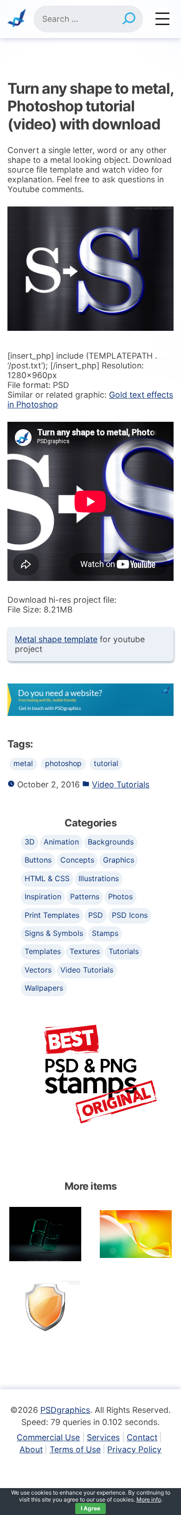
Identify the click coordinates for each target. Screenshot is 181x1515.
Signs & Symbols (54, 933)
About (31, 1449)
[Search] (129, 19)
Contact (142, 1437)
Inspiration (43, 896)
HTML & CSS (47, 878)
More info (148, 1499)
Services (103, 1437)
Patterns (84, 896)
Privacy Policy (134, 1449)
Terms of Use (75, 1449)
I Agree (90, 1508)
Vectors (38, 969)
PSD (95, 915)
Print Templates (52, 915)
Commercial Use (48, 1437)
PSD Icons (130, 915)
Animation (61, 841)
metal (23, 763)
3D (30, 841)
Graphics (118, 859)
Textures (85, 951)
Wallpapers (44, 988)
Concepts (77, 859)
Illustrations (98, 878)
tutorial (106, 763)
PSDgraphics (65, 1410)
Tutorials (124, 951)
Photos (120, 896)
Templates (43, 951)
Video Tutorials (120, 784)
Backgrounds (111, 841)
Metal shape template (56, 639)
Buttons (38, 859)
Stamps (105, 933)
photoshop (63, 763)
